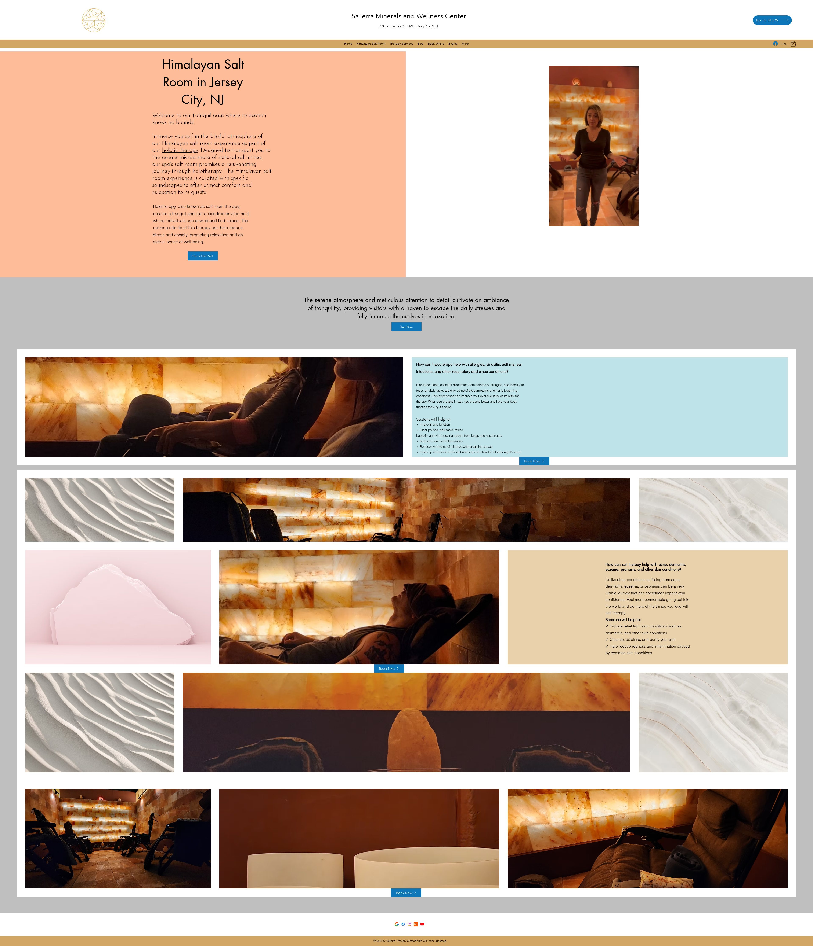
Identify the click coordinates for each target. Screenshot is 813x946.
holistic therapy (180, 150)
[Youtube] (422, 924)
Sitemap (441, 940)
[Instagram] (409, 924)
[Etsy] (416, 924)
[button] (370, 44)
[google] (397, 924)
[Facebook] (403, 924)
